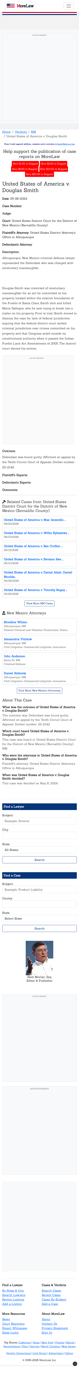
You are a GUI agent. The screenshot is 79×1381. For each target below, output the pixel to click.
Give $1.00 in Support (25, 163)
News (6, 1319)
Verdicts (21, 132)
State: (6, 844)
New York (47, 1342)
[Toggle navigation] (69, 6)
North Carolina (50, 1346)
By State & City (13, 1290)
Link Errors (40, 1353)
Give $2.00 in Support (53, 163)
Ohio (25, 1346)
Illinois (70, 1342)
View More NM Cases (39, 603)
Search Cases (51, 1290)
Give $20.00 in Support (39, 174)
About (46, 1319)
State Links (10, 1332)
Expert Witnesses (14, 1328)
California (24, 1342)
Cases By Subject (54, 1299)
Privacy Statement (55, 1328)
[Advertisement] (39, 78)
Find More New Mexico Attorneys (40, 690)
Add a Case (50, 1304)
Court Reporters (13, 1323)
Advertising (56, 1353)
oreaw (25, 5)
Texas (36, 1342)
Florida (59, 1342)
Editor (69, 1353)
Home (6, 132)
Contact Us (49, 1323)
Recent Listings (13, 1299)
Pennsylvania (11, 1346)
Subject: (7, 815)
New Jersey (69, 1346)
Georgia (35, 1346)
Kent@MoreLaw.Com (65, 144)
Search (40, 860)
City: (5, 829)
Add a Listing (12, 1304)
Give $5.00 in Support (24, 169)
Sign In (47, 1332)
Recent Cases (51, 1295)
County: (7, 898)
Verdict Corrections (18, 1353)
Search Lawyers (13, 1295)
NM (33, 132)
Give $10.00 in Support (53, 169)
